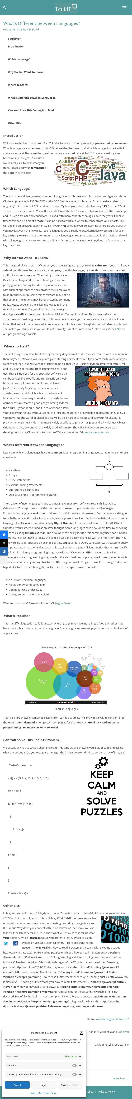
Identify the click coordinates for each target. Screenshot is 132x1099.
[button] (81, 1033)
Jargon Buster (63, 603)
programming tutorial (97, 432)
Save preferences (70, 1084)
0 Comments (11, 29)
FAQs (118, 329)
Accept (17, 1084)
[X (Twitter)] (4, 543)
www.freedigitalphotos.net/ (112, 1019)
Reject (44, 1084)
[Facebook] (4, 534)
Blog (23, 29)
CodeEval (123, 1032)
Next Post (120, 1078)
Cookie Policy (36, 1092)
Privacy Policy (50, 1092)
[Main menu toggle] (124, 7)
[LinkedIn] (4, 551)
